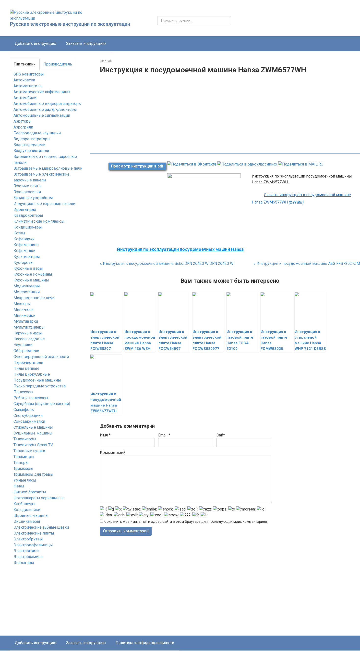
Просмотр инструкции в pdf (137, 166)
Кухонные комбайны (32, 274)
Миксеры (22, 303)
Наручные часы (27, 333)
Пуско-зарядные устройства (39, 386)
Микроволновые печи (33, 297)
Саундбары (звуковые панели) (41, 403)
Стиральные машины (33, 427)
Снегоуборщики (28, 415)
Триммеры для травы (33, 474)
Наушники (22, 345)
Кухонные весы (28, 268)
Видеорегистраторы (31, 139)
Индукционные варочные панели (44, 203)
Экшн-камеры (26, 521)
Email (164, 435)
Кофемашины (26, 245)
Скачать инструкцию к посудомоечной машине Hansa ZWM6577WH (301, 198)
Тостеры (21, 462)
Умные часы (24, 480)
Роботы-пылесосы (30, 398)
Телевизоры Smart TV (33, 445)
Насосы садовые (29, 339)
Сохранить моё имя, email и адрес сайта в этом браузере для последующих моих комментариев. (186, 522)
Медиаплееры (26, 286)
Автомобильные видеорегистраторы (47, 103)
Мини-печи (23, 309)
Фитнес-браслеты (29, 492)
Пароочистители (28, 362)
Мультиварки (25, 321)
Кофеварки (24, 239)
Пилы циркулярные (31, 374)
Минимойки (24, 315)
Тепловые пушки (29, 450)
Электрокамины (28, 556)
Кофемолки (24, 250)
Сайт (220, 435)
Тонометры (23, 456)
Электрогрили (26, 551)
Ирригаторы (24, 209)
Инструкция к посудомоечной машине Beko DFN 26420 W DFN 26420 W (166, 263)
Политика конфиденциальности (145, 642)
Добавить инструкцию (35, 43)
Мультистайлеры (29, 327)
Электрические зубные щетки (41, 527)
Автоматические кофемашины (41, 91)
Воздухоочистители (31, 150)
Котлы (19, 233)
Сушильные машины (32, 433)
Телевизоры (24, 439)
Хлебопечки (24, 503)
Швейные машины (30, 515)
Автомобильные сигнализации (41, 115)
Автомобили (24, 97)
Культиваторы (26, 256)
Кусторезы (23, 262)
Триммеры (23, 468)
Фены (18, 486)
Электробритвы (28, 539)
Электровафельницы (33, 545)
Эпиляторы (23, 562)
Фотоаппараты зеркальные (38, 498)
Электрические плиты (33, 533)
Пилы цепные (26, 368)
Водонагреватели (29, 144)
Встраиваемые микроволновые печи (47, 168)
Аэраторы (22, 121)
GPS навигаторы (28, 74)
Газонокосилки (27, 192)
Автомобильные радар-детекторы (45, 109)
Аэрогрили (23, 127)
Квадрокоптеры (28, 215)
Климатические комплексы (38, 221)
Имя (105, 435)
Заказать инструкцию (86, 43)
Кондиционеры (27, 227)
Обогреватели (26, 350)
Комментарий (112, 452)
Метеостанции (26, 292)
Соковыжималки (29, 421)
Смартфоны (24, 409)
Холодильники (26, 509)
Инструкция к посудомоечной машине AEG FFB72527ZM (306, 263)
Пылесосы (23, 392)
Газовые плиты (27, 186)
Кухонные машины (31, 280)
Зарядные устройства (33, 197)
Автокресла (24, 80)
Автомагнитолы (28, 86)
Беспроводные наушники (37, 133)
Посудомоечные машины (37, 380)
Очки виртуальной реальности (41, 356)
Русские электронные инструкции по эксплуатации (70, 24)
